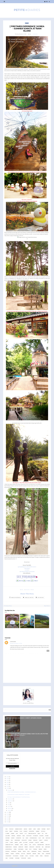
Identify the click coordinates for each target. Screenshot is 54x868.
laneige (25, 844)
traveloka (46, 855)
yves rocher (23, 858)
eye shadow (35, 835)
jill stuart (25, 842)
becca (7, 831)
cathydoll (43, 831)
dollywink (8, 835)
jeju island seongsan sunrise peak (27, 571)
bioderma (16, 831)
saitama (19, 851)
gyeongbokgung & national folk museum (27, 566)
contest (21, 833)
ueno (7, 858)
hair (43, 837)
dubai (23, 835)
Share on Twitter (29, 597)
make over (48, 844)
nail (43, 846)
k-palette (37, 842)
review (45, 849)
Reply (48, 650)
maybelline (21, 846)
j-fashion (46, 840)
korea (27, 23)
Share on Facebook (16, 597)
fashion (12, 837)
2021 (7, 782)
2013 (7, 819)
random (40, 849)
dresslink (19, 835)
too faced (32, 855)
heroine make (17, 840)
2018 (7, 788)
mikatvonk (38, 846)
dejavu (39, 833)
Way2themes (14, 865)
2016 (7, 814)
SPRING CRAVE (10, 741)
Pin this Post (41, 597)
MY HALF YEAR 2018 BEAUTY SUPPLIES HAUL (18, 797)
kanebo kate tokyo (9, 844)
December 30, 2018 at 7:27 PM (16, 643)
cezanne (12, 833)
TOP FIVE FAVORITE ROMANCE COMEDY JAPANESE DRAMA (24, 718)
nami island (27, 568)
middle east (32, 846)
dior (46, 833)
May (9, 804)
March (9, 806)
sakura (24, 851)
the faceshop (15, 855)
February (10, 808)
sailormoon (13, 851)
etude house (28, 835)
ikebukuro (35, 840)
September (10, 800)
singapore (29, 853)
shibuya (39, 851)
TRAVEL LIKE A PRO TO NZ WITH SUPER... (11, 626)
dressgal (13, 835)
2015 (7, 816)
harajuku (7, 840)
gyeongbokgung (33, 837)
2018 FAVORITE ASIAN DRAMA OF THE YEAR (18, 794)
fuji (23, 837)
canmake (37, 831)
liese (30, 844)
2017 (7, 812)
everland (27, 570)
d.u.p (26, 833)
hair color (48, 837)
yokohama (17, 858)
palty (30, 849)
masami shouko (9, 846)
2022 (7, 780)
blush (21, 831)
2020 (7, 784)
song (43, 853)
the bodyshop (8, 855)
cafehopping (31, 831)
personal (35, 849)
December (10, 790)
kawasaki (17, 844)
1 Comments (35, 34)
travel (32, 589)
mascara (15, 846)
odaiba (15, 849)
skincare (34, 853)
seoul (28, 851)
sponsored (48, 853)
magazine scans (41, 844)
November (10, 798)
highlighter (24, 840)
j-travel (11, 842)
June (9, 802)
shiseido (12, 853)
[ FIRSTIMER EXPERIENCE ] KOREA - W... (41, 626)
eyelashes (41, 835)
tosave (36, 855)
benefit (11, 831)
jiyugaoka (31, 842)
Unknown (13, 641)
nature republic (9, 849)
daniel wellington (32, 833)
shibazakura (33, 851)
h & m (39, 837)
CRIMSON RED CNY (11, 726)
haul (12, 840)
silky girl (23, 853)
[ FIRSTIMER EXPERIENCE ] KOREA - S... (26, 626)
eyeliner (46, 835)
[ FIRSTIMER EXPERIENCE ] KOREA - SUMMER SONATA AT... (21, 792)
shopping (17, 853)
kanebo (42, 842)
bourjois (25, 831)
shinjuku (7, 853)
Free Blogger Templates (24, 865)
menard (26, 846)
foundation (18, 837)
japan (20, 842)
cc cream (7, 833)
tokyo (26, 855)
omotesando (20, 849)
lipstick (34, 844)
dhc (42, 833)
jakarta (16, 842)
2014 (7, 818)
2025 (7, 776)
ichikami (29, 840)
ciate (17, 833)
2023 (7, 778)
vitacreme (11, 858)
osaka (26, 849)
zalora (29, 858)
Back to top (46, 866)
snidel (39, 853)
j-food (7, 842)
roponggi (8, 851)
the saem (21, 855)
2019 (7, 786)
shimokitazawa (46, 851)
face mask (7, 837)
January (9, 810)
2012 (7, 821)
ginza (27, 837)
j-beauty (40, 840)
